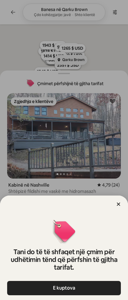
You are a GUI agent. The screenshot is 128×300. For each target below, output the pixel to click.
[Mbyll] (118, 204)
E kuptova (64, 288)
